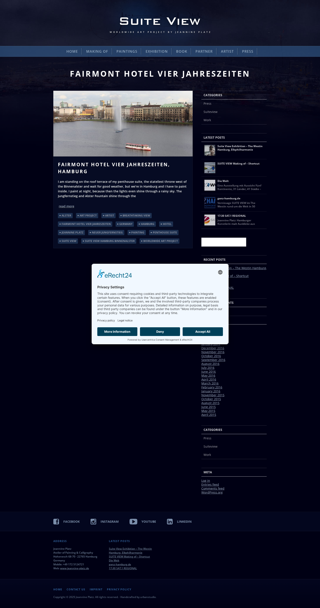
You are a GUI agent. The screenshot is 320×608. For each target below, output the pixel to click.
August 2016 (210, 364)
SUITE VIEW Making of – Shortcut (129, 556)
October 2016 (211, 356)
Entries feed (210, 484)
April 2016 (208, 379)
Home (72, 51)
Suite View (69, 241)
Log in (205, 481)
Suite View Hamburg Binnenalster (110, 241)
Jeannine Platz (72, 232)
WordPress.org (212, 492)
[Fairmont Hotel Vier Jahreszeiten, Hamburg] (123, 123)
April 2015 (208, 415)
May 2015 (208, 411)
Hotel (167, 224)
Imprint (96, 589)
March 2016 (210, 383)
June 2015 (208, 407)
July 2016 (207, 368)
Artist (227, 51)
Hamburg (147, 224)
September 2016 (213, 360)
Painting (137, 232)
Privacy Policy (119, 589)
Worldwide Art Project (160, 241)
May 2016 (208, 375)
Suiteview (210, 112)
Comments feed (212, 488)
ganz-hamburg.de (120, 564)
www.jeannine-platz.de (74, 568)
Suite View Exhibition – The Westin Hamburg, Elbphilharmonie (234, 270)
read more (66, 206)
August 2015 (210, 403)
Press (247, 51)
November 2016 (212, 352)
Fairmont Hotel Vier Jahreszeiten (86, 224)
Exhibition (157, 51)
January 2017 (210, 344)
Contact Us (76, 589)
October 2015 (211, 399)
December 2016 (212, 348)
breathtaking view (136, 215)
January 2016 (210, 391)
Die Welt (114, 560)
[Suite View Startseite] (160, 23)
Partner (204, 51)
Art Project (88, 215)
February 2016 (211, 387)
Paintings (126, 51)
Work (207, 120)
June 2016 (208, 372)
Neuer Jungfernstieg (107, 232)
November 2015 (212, 395)
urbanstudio (148, 597)
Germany (125, 224)
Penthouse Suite (165, 232)
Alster (66, 215)
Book (181, 51)
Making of (97, 51)
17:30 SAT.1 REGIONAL (123, 568)
